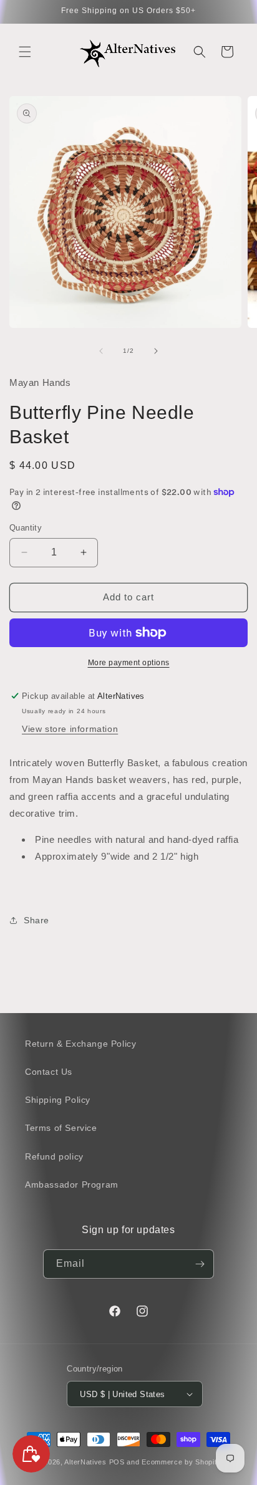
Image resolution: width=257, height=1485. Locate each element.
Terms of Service (61, 1128)
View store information (70, 729)
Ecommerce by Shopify (181, 1462)
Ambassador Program (72, 1184)
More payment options (129, 662)
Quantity (25, 527)
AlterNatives (85, 1462)
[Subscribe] (199, 1264)
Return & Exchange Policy (80, 1044)
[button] (25, 51)
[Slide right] (156, 351)
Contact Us (48, 1072)
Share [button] (36, 920)
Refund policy (54, 1156)
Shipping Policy (57, 1100)
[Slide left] (101, 351)
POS (117, 1462)
